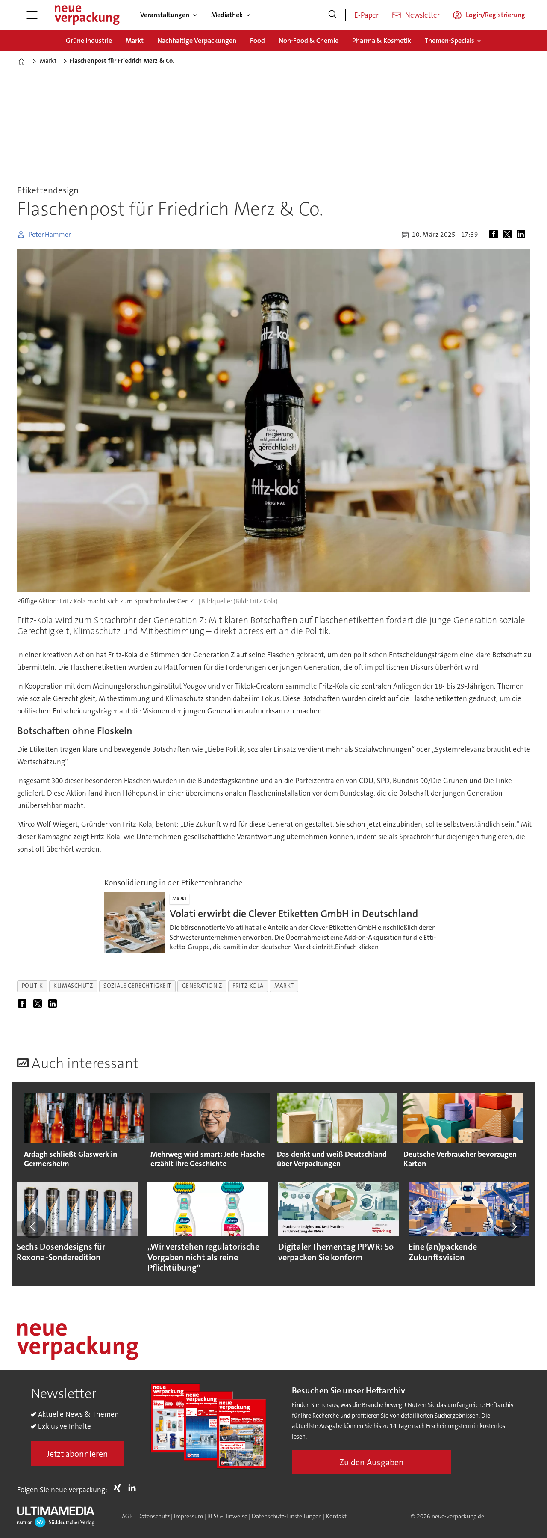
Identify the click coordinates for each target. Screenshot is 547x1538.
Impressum (188, 1516)
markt (284, 985)
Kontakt (336, 1516)
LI (134, 1488)
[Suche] (332, 15)
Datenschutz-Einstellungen (287, 1516)
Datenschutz (153, 1516)
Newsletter (422, 15)
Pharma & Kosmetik (381, 40)
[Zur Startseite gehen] (87, 15)
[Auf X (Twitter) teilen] (509, 234)
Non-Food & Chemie (308, 40)
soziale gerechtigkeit (137, 985)
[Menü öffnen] (32, 15)
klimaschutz (73, 985)
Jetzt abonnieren (77, 1453)
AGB (127, 1516)
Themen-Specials (449, 40)
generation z (202, 985)
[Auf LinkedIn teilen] (522, 234)
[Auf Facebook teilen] (495, 234)
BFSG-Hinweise (227, 1516)
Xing (119, 1488)
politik (32, 985)
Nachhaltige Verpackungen (196, 40)
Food (257, 40)
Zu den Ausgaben (371, 1462)
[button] (33, 1226)
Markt (135, 40)
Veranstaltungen (164, 14)
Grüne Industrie (89, 40)
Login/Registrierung (495, 14)
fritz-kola (247, 985)
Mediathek (227, 14)
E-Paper (366, 15)
